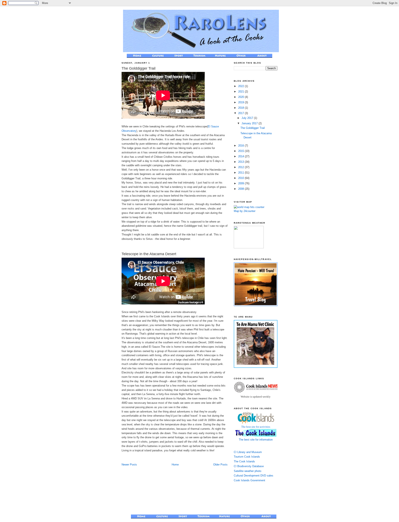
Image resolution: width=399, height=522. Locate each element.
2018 (241, 107)
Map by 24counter (244, 211)
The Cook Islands (244, 461)
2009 (241, 183)
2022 (241, 86)
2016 (241, 145)
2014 (241, 156)
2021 (241, 91)
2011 (241, 172)
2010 (241, 178)
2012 (241, 167)
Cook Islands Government (249, 480)
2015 (241, 151)
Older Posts (220, 464)
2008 (241, 188)
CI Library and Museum (248, 452)
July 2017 (247, 117)
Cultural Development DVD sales (253, 475)
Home (175, 464)
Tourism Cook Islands (247, 456)
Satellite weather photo (247, 471)
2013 (241, 161)
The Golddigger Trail (138, 68)
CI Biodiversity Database (249, 466)
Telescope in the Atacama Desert (149, 254)
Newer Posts (129, 464)
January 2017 (250, 123)
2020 (241, 96)
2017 (241, 113)
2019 (241, 102)
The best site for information (256, 439)
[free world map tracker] (249, 207)
